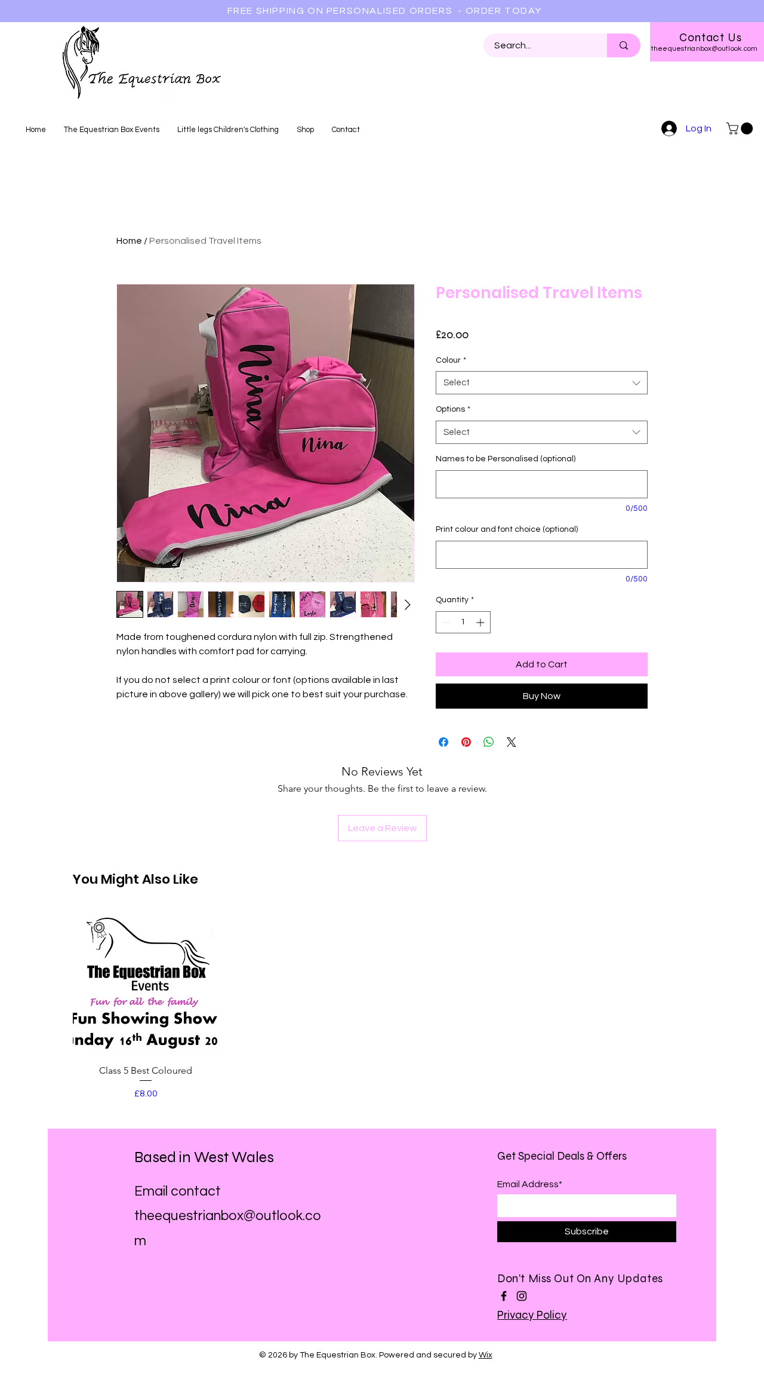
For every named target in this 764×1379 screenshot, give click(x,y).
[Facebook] (503, 1296)
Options (453, 409)
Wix (485, 1355)
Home (129, 241)
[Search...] (623, 45)
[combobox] (542, 382)
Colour (451, 360)
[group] (382, 1005)
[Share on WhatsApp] (489, 742)
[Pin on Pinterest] (466, 742)
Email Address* (529, 1184)
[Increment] (481, 622)
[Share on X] (511, 742)
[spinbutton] (463, 622)
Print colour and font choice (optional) (507, 529)
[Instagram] (521, 1296)
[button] (741, 128)
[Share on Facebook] (443, 742)
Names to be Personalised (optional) (505, 459)
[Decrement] (445, 622)
